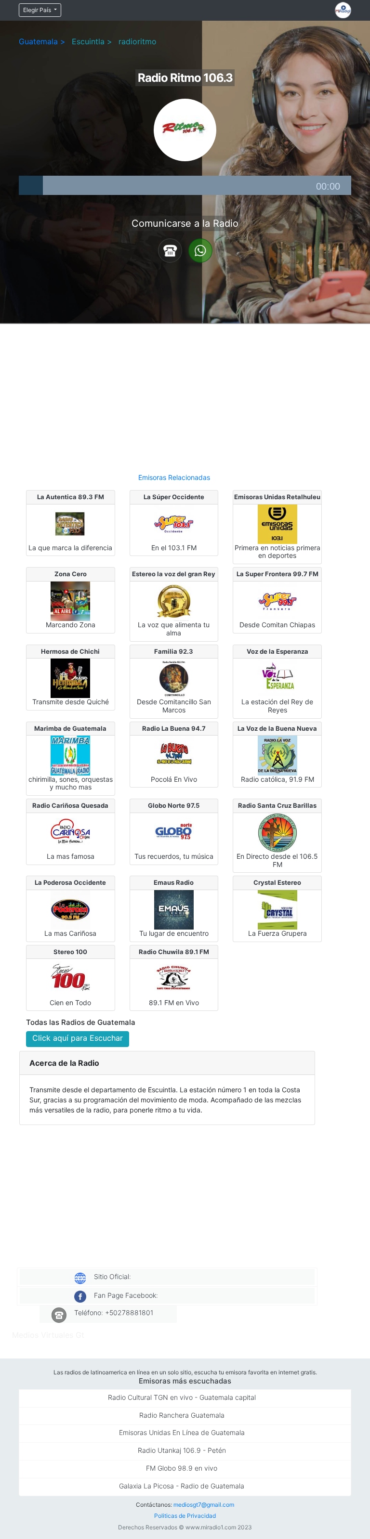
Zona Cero (70, 574)
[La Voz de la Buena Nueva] (277, 755)
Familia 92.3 (173, 651)
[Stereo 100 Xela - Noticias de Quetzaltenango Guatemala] (70, 978)
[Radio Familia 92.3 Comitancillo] (174, 678)
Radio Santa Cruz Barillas (277, 805)
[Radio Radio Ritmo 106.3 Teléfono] (170, 250)
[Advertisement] (174, 394)
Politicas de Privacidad (185, 1515)
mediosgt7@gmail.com (203, 1504)
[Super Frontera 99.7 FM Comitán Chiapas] (277, 600)
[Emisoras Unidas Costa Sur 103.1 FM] (277, 523)
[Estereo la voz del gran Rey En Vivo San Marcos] (174, 600)
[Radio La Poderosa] (70, 909)
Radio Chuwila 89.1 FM (174, 952)
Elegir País (38, 9)
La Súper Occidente (174, 497)
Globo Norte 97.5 (173, 805)
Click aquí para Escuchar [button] (77, 1038)
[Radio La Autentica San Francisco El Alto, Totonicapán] (70, 523)
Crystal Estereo (277, 882)
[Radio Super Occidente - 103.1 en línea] (174, 523)
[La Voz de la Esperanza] (277, 678)
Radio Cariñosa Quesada (70, 805)
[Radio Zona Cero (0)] (70, 600)
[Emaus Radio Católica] (174, 909)
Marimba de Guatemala (70, 728)
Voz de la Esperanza (277, 651)
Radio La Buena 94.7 (174, 728)
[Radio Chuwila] (174, 978)
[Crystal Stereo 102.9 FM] (277, 909)
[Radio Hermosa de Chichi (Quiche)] (70, 678)
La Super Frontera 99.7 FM (277, 574)
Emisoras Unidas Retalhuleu (277, 497)
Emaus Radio (174, 882)
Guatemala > (42, 41)
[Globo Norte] (174, 832)
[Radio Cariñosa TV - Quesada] (70, 832)
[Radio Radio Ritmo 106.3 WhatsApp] (200, 250)
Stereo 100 (70, 952)
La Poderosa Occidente (70, 882)
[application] (185, 185)
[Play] (31, 185)
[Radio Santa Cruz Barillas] (277, 832)
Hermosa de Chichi (70, 651)
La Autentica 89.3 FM (70, 497)
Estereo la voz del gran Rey (173, 574)
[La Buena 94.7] (174, 755)
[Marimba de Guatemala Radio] (70, 755)
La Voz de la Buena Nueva (277, 728)
